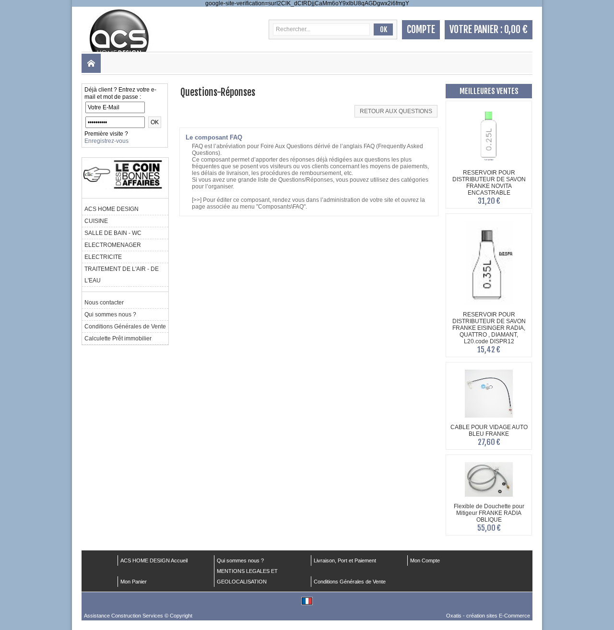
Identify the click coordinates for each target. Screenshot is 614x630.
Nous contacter (104, 302)
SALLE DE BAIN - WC (113, 233)
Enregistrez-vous (106, 141)
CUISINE (96, 221)
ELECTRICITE (103, 257)
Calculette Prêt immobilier (118, 338)
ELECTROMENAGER (112, 245)
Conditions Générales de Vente (125, 326)
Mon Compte (425, 560)
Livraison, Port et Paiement (345, 560)
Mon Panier (133, 581)
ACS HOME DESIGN (111, 209)
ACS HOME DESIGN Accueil (154, 560)
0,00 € (516, 29)
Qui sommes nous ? (110, 314)
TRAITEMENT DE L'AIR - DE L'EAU (121, 275)
